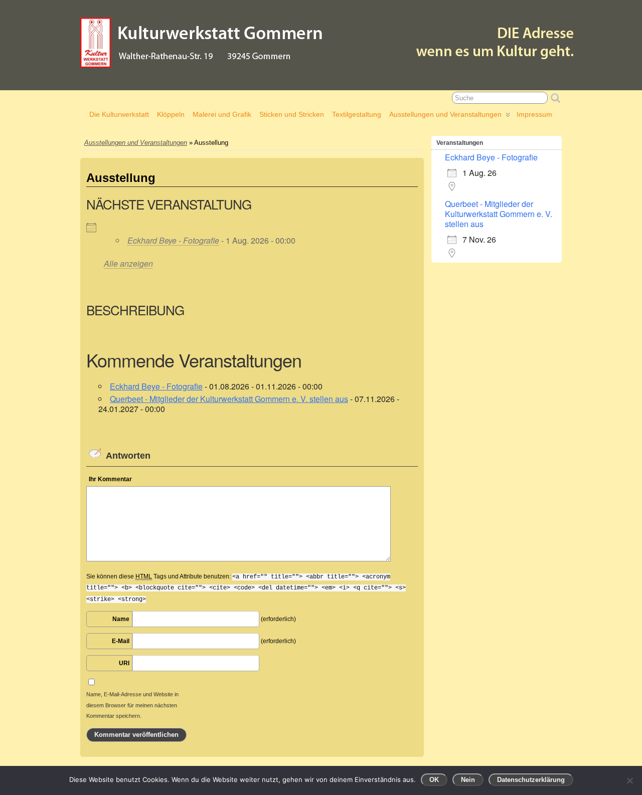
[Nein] (629, 780)
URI (124, 663)
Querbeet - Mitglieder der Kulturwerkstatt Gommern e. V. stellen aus (229, 399)
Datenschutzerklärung (531, 779)
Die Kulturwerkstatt (119, 114)
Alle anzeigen (128, 263)
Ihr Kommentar (110, 479)
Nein (468, 779)
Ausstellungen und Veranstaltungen (445, 114)
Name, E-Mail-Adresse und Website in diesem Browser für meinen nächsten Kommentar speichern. (132, 705)
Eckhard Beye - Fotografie (173, 240)
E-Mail (120, 641)
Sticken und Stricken (291, 114)
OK (434, 779)
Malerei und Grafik (222, 114)
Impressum (534, 114)
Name (120, 619)
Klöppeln (171, 114)
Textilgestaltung (356, 114)
